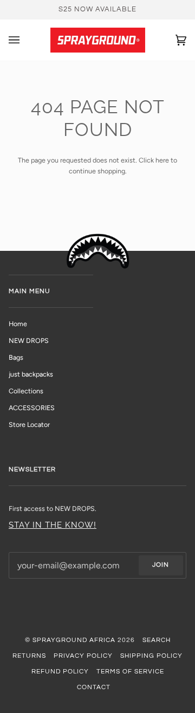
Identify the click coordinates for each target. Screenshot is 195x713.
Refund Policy (60, 671)
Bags (16, 357)
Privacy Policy (83, 655)
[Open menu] (25, 40)
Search (156, 640)
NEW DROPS (29, 340)
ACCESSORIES (32, 408)
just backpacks (31, 374)
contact (93, 687)
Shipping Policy (151, 655)
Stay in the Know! (52, 524)
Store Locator (29, 424)
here (162, 160)
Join (160, 564)
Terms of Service (130, 671)
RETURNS (29, 655)
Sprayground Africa (73, 640)
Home (18, 324)
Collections (26, 391)
